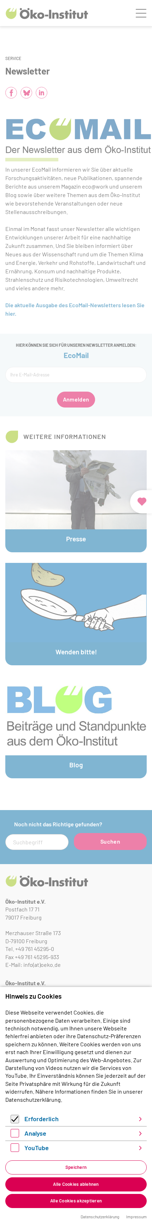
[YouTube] (15, 1149)
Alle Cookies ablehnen (76, 1184)
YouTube (36, 1148)
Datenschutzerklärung (33, 1099)
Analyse (35, 1133)
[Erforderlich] (15, 1121)
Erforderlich (41, 1119)
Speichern (76, 1167)
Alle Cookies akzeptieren (76, 1200)
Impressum (136, 1216)
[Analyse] (15, 1135)
